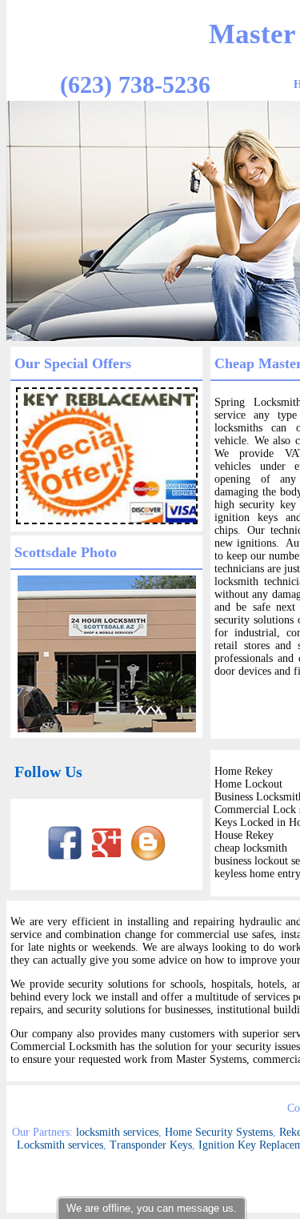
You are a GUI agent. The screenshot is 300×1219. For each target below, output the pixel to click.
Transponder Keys (151, 1145)
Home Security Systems (219, 1132)
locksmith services (117, 1132)
